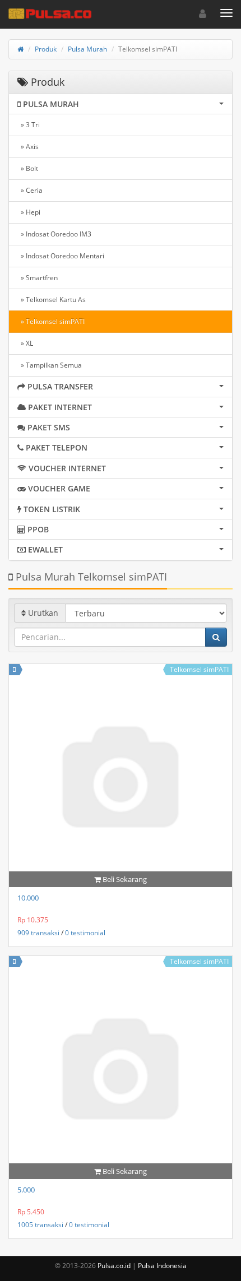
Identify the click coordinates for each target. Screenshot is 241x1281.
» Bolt (27, 168)
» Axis (28, 146)
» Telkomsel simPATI (51, 321)
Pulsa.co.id (114, 1265)
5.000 (26, 1190)
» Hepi (28, 212)
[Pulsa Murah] (14, 669)
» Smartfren (37, 277)
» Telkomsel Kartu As (51, 299)
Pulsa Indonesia (162, 1265)
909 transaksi (38, 932)
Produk (46, 49)
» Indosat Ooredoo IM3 (54, 234)
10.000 (28, 898)
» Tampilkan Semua (49, 365)
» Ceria (30, 190)
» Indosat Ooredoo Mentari (60, 256)
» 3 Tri (28, 124)
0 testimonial (85, 932)
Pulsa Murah (87, 49)
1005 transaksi (40, 1224)
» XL (25, 343)
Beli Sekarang (124, 879)
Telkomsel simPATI (199, 669)
